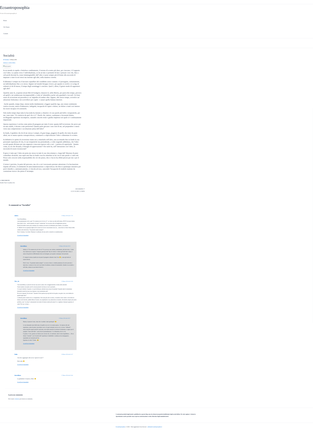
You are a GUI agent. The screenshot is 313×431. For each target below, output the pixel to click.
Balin (16, 354)
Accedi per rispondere (23, 235)
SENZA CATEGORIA (9, 63)
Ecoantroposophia (14, 7)
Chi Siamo (6, 27)
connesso (17, 399)
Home (5, 20)
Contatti (5, 33)
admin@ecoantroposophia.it (155, 426)
